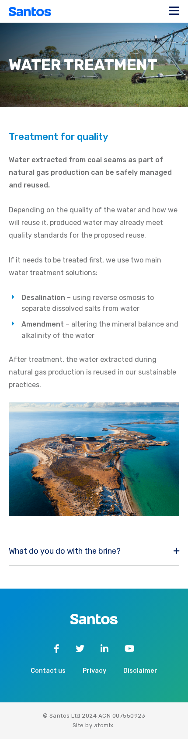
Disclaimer (140, 670)
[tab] (94, 551)
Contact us (48, 670)
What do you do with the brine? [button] (65, 551)
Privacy (94, 670)
